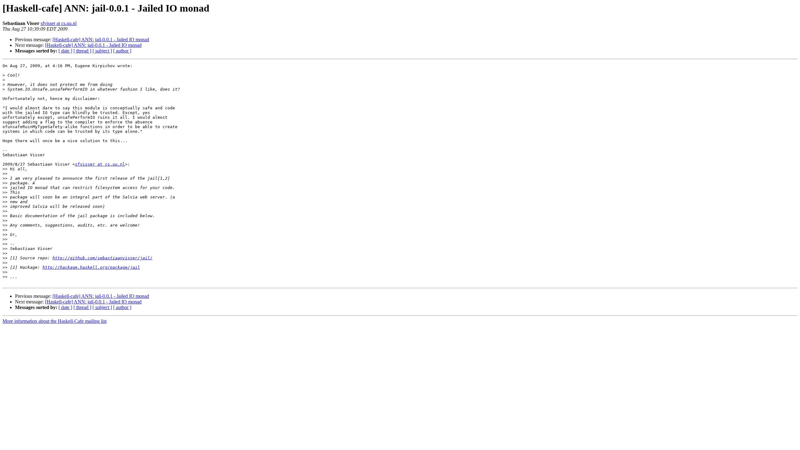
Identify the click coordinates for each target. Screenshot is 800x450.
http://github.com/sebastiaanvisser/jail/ (102, 258)
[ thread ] (82, 50)
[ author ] (122, 50)
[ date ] (65, 50)
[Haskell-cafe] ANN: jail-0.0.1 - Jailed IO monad (100, 39)
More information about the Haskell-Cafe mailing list (54, 321)
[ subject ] (102, 50)
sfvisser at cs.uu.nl (59, 23)
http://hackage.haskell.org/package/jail (91, 267)
